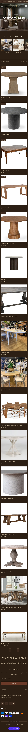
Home (10, 14)
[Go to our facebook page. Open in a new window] (2, 703)
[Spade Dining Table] (14, 154)
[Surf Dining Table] (14, 336)
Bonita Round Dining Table (7, 498)
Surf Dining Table (5, 352)
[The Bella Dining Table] (14, 81)
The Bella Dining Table (6, 97)
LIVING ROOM (6, 52)
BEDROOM (18, 52)
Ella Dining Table (5, 207)
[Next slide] (26, 46)
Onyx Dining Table (5, 134)
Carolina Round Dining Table (7, 243)
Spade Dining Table (5, 170)
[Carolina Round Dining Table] (14, 227)
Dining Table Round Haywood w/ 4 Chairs (11, 607)
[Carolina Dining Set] (14, 372)
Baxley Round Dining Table (7, 571)
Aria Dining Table (5, 643)
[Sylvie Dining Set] (14, 263)
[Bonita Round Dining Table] (14, 481)
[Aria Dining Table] (14, 627)
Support (3, 689)
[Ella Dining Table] (14, 190)
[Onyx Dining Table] (14, 117)
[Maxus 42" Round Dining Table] (14, 445)
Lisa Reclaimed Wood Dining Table (9, 316)
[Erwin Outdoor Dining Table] (14, 518)
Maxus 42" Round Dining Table (8, 461)
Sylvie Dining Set (5, 279)
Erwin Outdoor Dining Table (7, 534)
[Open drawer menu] (2, 6)
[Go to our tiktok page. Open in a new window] (10, 703)
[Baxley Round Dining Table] (14, 554)
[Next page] (18, 650)
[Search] (5, 6)
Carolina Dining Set (5, 389)
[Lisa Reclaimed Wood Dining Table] (14, 299)
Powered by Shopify (19, 724)
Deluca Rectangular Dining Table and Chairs (11, 425)
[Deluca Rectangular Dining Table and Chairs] (14, 409)
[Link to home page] (14, 721)
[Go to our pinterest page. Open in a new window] (13, 703)
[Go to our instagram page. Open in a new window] (6, 703)
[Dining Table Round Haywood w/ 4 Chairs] (14, 590)
